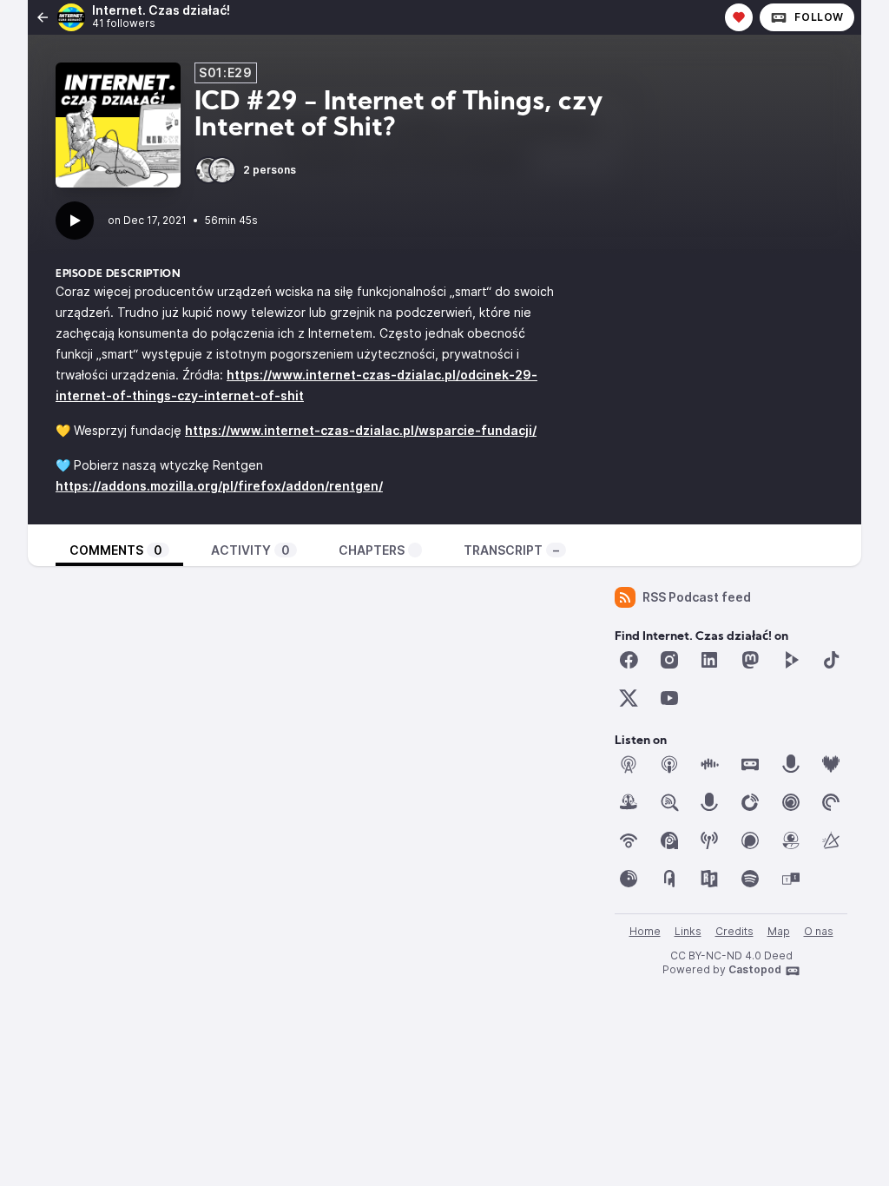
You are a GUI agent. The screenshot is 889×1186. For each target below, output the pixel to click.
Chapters (372, 550)
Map (778, 931)
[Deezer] (831, 764)
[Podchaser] (750, 840)
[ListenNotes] (669, 802)
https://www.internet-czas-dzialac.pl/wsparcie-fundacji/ (361, 430)
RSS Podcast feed (696, 597)
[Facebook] (628, 660)
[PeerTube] (791, 660)
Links (688, 931)
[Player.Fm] (750, 802)
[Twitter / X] (628, 698)
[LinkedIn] (709, 660)
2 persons (269, 169)
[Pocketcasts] (831, 802)
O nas (818, 931)
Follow (819, 16)
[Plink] (791, 802)
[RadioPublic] (709, 879)
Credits (734, 931)
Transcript (511, 550)
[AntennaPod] (628, 764)
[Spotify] (750, 879)
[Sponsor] (739, 17)
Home (645, 931)
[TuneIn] (791, 879)
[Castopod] (750, 764)
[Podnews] (669, 879)
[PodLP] (628, 879)
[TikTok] (831, 660)
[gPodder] (628, 802)
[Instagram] (669, 660)
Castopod (754, 969)
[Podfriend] (791, 840)
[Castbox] (709, 764)
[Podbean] (628, 840)
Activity (250, 550)
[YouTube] (669, 698)
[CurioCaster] (791, 764)
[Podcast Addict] (669, 840)
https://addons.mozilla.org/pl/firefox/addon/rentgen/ (219, 485)
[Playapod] (709, 802)
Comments (115, 550)
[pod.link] (831, 840)
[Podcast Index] (709, 840)
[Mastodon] (750, 660)
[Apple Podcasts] (669, 764)
